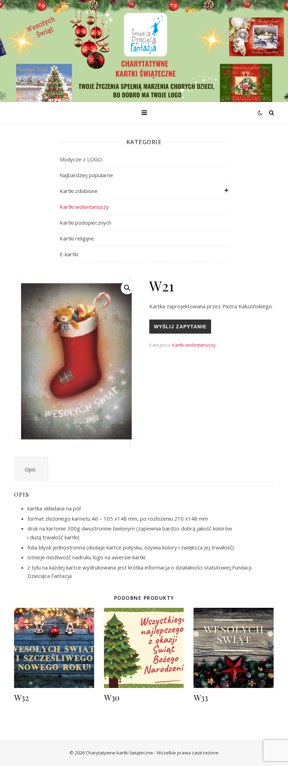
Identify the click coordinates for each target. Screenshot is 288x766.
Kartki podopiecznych (85, 222)
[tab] (30, 469)
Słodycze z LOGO (81, 159)
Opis (30, 469)
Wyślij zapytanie (180, 326)
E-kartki (69, 254)
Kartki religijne (77, 238)
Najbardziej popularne (86, 175)
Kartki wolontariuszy (84, 206)
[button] (127, 288)
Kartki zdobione (79, 190)
